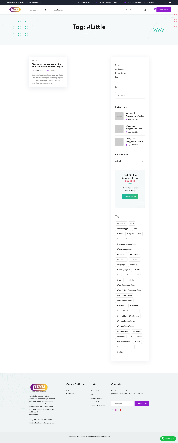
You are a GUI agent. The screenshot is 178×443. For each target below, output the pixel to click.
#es (139, 234)
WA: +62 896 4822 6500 (108, 2)
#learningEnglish (123, 270)
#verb (138, 347)
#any (132, 223)
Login (117, 77)
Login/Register (84, 2)
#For (127, 239)
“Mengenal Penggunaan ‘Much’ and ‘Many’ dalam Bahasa (134, 140)
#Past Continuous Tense (126, 285)
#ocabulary (131, 280)
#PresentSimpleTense (125, 326)
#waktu (120, 352)
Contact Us (58, 10)
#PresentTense (122, 331)
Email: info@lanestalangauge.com (140, 2)
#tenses (120, 347)
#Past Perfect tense (124, 295)
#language (121, 265)
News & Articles (96, 398)
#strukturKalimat (123, 342)
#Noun (119, 280)
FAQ (92, 394)
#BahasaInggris (123, 229)
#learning (133, 265)
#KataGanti (121, 259)
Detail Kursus (120, 73)
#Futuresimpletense (124, 249)
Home (117, 65)
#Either (119, 234)
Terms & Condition (98, 405)
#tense (137, 342)
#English (130, 234)
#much (129, 275)
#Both (136, 229)
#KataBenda (135, 254)
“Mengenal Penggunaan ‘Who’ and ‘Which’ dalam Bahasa (134, 127)
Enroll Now (163, 10)
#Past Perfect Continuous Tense (129, 290)
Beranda (85, 34)
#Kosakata (135, 259)
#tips (129, 347)
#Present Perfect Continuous (128, 316)
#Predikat (134, 306)
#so (130, 337)
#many (119, 275)
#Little (137, 270)
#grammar (121, 254)
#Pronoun (137, 331)
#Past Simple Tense (124, 301)
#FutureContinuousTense (126, 244)
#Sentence (121, 337)
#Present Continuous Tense (127, 311)
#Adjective (121, 223)
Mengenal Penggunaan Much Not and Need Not (134, 115)
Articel (35, 60)
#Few (119, 239)
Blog (47, 10)
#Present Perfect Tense (126, 321)
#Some (139, 337)
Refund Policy (96, 402)
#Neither (139, 275)
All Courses (34, 10)
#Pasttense (121, 306)
